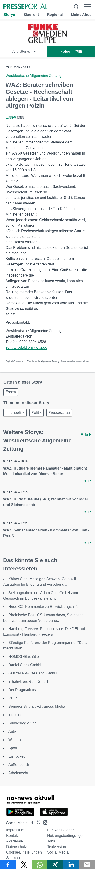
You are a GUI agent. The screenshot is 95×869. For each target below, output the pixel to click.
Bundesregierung (22, 723)
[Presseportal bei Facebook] (31, 823)
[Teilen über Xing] (55, 864)
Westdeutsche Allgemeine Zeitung (34, 76)
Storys (9, 15)
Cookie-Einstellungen (24, 852)
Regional (55, 15)
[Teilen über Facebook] (8, 864)
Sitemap (13, 858)
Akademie (14, 841)
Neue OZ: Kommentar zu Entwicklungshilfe (43, 607)
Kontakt (12, 836)
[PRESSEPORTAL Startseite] (25, 7)
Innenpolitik (15, 413)
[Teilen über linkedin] (71, 864)
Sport (12, 748)
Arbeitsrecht (18, 773)
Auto (12, 731)
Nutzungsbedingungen (66, 836)
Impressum (15, 830)
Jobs (51, 841)
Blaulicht (31, 15)
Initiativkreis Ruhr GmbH (28, 681)
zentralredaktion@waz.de (26, 347)
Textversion (56, 847)
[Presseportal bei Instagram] (44, 822)
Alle (84, 434)
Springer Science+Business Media (36, 706)
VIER (12, 698)
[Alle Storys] (47, 42)
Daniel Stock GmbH (24, 665)
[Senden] (87, 864)
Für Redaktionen (61, 830)
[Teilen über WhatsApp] (40, 864)
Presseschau (59, 413)
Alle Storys (21, 51)
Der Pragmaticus (22, 690)
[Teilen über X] (24, 864)
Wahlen (14, 740)
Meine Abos (81, 15)
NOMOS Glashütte (23, 657)
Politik (36, 413)
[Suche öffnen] (76, 7)
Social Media (58, 852)
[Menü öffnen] (88, 7)
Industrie (15, 715)
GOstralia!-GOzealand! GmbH (32, 673)
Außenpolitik (18, 765)
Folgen (66, 51)
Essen (11, 117)
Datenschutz (16, 847)
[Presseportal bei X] (37, 823)
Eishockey (16, 756)
